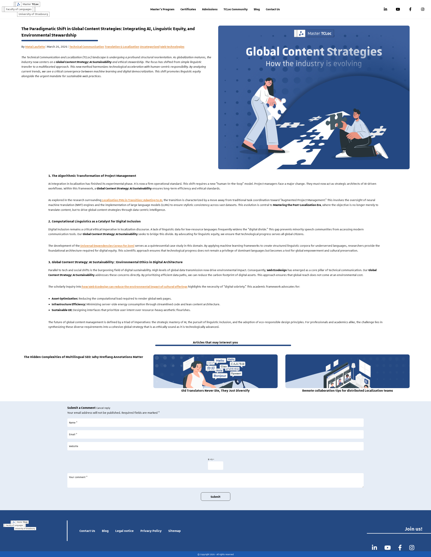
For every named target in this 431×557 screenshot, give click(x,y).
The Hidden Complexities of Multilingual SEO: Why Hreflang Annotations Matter (83, 357)
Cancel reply (103, 407)
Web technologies (172, 47)
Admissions (210, 9)
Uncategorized (150, 47)
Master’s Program (162, 9)
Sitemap (174, 531)
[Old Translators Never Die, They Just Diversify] (215, 371)
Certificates (188, 9)
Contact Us (273, 9)
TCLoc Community (236, 9)
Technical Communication (86, 47)
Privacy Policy (151, 531)
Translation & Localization (122, 47)
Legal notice (124, 531)
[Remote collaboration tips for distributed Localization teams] (347, 371)
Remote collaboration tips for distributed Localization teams (347, 390)
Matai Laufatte (35, 47)
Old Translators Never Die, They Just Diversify (215, 390)
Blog (257, 9)
